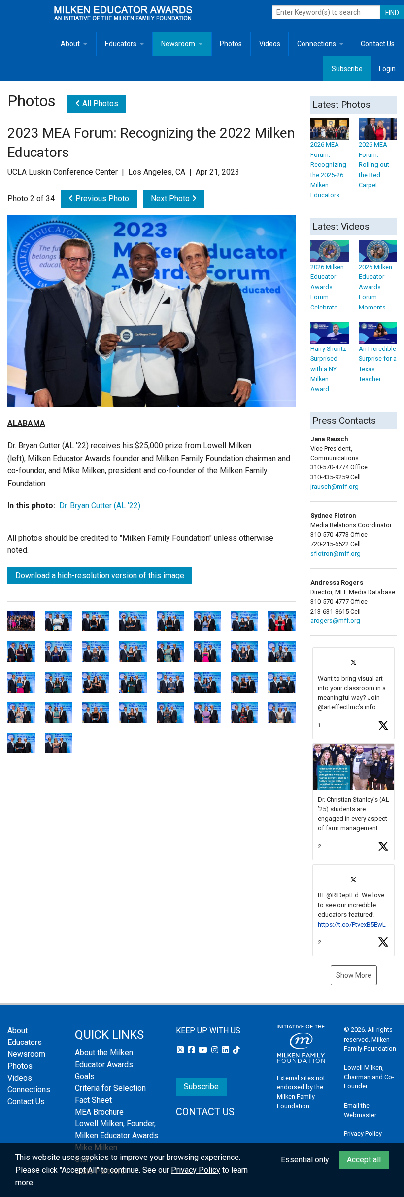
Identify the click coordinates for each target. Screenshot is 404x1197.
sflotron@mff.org (335, 553)
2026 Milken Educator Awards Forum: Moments (375, 286)
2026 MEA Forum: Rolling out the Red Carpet (374, 165)
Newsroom (178, 44)
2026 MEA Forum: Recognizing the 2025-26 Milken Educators (328, 169)
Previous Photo (101, 198)
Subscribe (347, 69)
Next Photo (171, 198)
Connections (316, 44)
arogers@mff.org (335, 620)
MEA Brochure (99, 1112)
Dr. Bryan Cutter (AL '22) (99, 505)
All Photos (99, 103)
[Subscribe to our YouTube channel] (204, 1050)
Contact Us (378, 44)
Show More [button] (353, 975)
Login (387, 69)
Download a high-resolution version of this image (99, 575)
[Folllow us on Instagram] (215, 1050)
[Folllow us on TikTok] (236, 1050)
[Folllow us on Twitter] (181, 1050)
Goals (85, 1076)
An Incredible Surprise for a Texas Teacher (378, 364)
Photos (231, 44)
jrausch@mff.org (334, 486)
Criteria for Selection (110, 1088)
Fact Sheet (93, 1100)
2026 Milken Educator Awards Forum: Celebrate (327, 286)
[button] (353, 693)
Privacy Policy (363, 1133)
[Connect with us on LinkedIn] (226, 1050)
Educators (120, 44)
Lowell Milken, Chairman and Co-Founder (369, 1077)
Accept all (364, 1159)
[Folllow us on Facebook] (192, 1050)
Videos (269, 44)
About (70, 44)
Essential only (305, 1159)
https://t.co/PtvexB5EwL (352, 924)
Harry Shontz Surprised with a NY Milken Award (328, 368)
